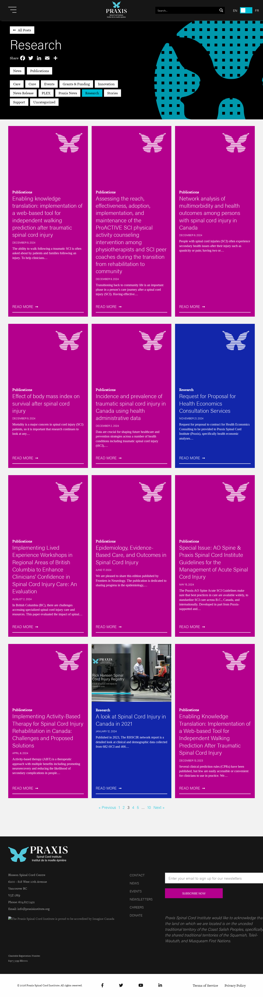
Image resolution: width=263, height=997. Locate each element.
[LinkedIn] (160, 985)
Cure (32, 84)
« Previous (107, 807)
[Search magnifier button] (221, 10)
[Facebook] (102, 985)
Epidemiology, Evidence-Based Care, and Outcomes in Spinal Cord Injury (131, 554)
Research (92, 93)
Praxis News (68, 93)
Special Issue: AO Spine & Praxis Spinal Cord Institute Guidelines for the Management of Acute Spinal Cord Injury (213, 561)
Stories (112, 93)
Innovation (106, 84)
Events (49, 84)
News (17, 70)
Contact (137, 875)
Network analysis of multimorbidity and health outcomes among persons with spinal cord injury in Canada (209, 212)
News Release (23, 93)
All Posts (24, 30)
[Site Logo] (116, 10)
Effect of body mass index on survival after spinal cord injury (46, 403)
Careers (137, 907)
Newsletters (141, 899)
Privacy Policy (235, 985)
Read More (22, 306)
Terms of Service (205, 985)
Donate (136, 915)
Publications (39, 70)
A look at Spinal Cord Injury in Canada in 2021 (131, 719)
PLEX (46, 93)
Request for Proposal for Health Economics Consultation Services (207, 403)
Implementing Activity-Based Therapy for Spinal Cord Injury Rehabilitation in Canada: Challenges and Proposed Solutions (47, 730)
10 (149, 807)
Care (16, 84)
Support (19, 102)
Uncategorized (44, 102)
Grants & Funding (76, 84)
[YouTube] (140, 985)
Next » (159, 807)
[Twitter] (121, 985)
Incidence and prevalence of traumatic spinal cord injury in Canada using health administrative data (131, 407)
